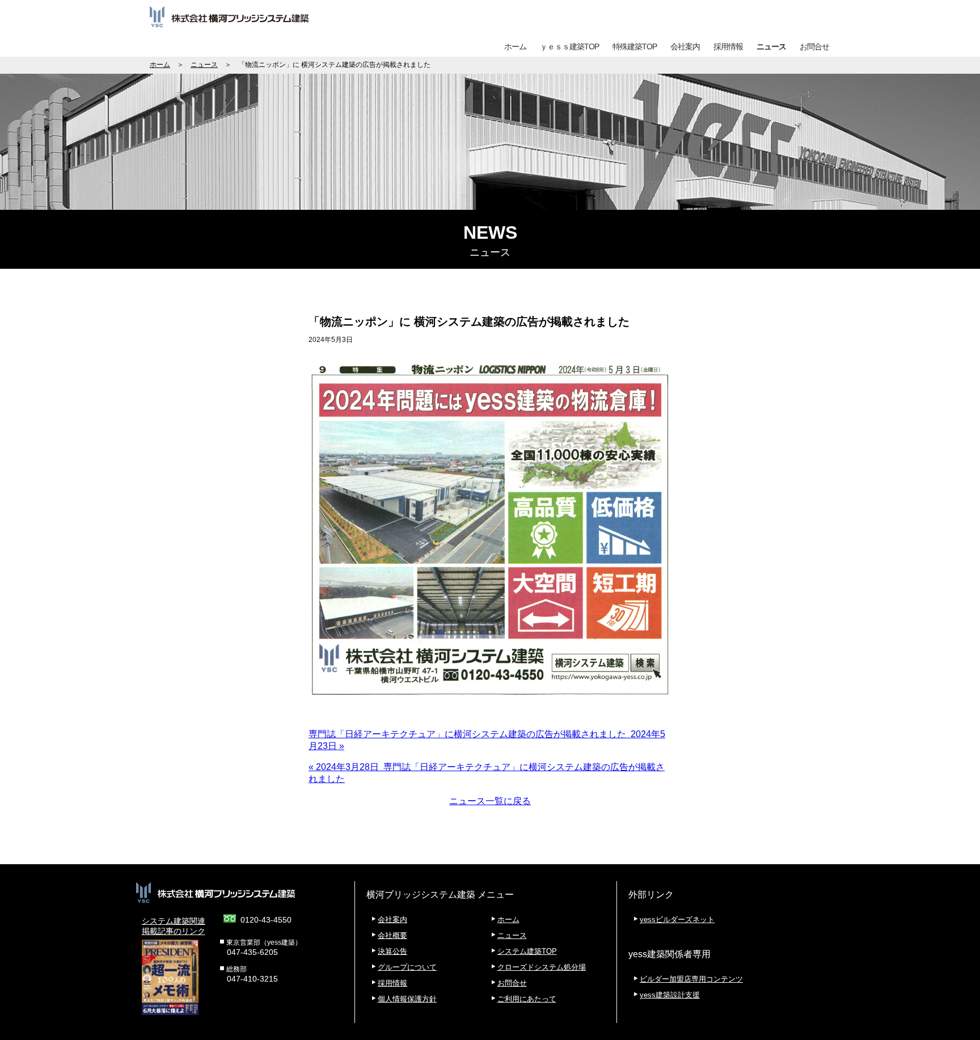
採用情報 (728, 46)
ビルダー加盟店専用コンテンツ (691, 979)
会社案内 (685, 46)
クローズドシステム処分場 (541, 967)
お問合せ (814, 46)
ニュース (771, 46)
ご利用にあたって (526, 999)
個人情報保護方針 (407, 999)
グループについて (407, 967)
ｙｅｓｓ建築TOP (569, 46)
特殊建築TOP (634, 46)
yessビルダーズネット (677, 919)
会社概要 (392, 935)
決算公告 (392, 951)
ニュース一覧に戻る (490, 801)
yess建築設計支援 (670, 995)
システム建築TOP (527, 951)
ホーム (515, 46)
